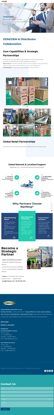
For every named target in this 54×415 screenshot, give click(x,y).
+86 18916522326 (11, 348)
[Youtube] (52, 371)
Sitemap (38, 368)
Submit (5, 409)
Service (9, 23)
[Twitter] (50, 371)
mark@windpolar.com (8, 281)
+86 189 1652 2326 (20, 281)
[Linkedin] (47, 371)
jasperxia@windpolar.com (10, 338)
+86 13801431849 (11, 336)
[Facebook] (45, 371)
